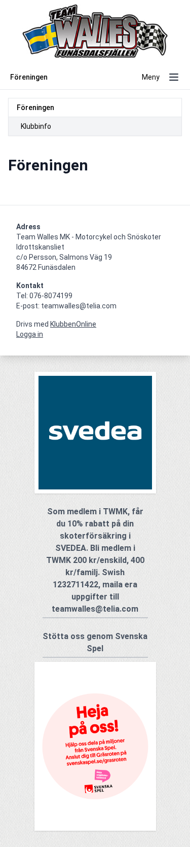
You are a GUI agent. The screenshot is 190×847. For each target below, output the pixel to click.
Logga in (29, 334)
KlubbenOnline (73, 324)
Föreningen (35, 107)
